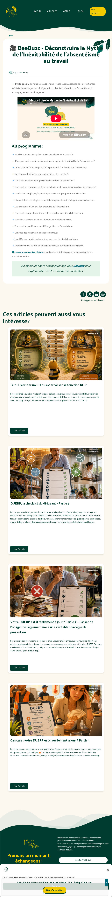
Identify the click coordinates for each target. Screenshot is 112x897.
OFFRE (66, 11)
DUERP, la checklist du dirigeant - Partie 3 (39, 503)
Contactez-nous (83, 860)
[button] (107, 869)
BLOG (81, 11)
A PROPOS (52, 11)
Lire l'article (19, 431)
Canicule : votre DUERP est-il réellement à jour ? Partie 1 (49, 740)
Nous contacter (95, 11)
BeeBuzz (78, 266)
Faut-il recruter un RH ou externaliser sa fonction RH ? (48, 385)
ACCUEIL (38, 11)
